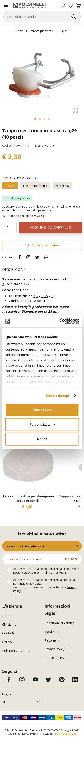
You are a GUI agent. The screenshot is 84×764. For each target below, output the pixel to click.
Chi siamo (9, 624)
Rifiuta (42, 439)
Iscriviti (71, 559)
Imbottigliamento (41, 31)
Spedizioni (52, 631)
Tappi (63, 31)
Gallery (7, 642)
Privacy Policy (54, 649)
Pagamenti (52, 640)
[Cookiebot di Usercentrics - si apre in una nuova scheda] (60, 321)
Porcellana (62, 186)
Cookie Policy (54, 658)
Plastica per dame (35, 186)
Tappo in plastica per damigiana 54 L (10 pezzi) (28, 498)
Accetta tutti (42, 410)
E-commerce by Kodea (66, 733)
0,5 (35, 296)
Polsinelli (51, 145)
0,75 (44, 296)
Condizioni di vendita (59, 623)
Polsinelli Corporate (16, 650)
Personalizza (39, 424)
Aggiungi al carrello (50, 227)
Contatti (8, 633)
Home (19, 31)
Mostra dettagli (58, 395)
